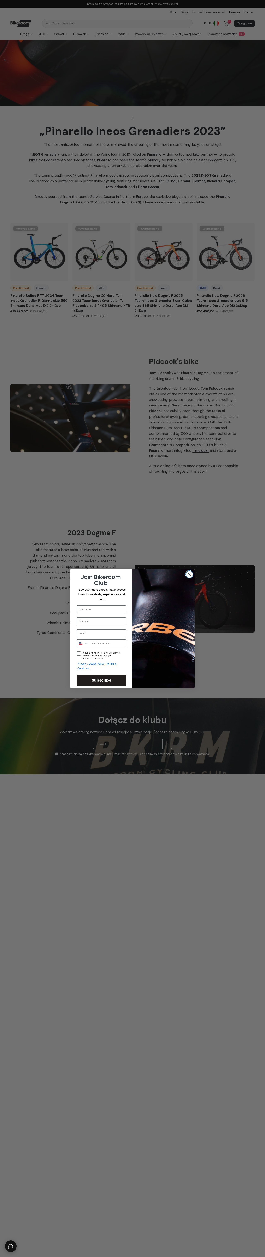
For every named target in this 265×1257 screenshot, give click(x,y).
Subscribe (101, 680)
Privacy (81, 663)
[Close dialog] (189, 574)
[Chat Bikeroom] (11, 1246)
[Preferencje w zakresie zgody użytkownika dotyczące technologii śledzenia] (261, 943)
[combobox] (83, 643)
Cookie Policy (97, 663)
